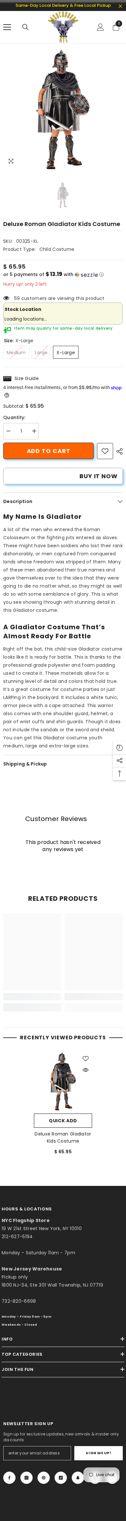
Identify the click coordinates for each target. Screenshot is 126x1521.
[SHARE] (118, 451)
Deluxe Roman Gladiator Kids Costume (63, 1137)
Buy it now (98, 476)
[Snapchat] (78, 1478)
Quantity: (14, 417)
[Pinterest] (43, 1478)
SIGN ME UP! (98, 1452)
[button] (63, 274)
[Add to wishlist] (85, 1059)
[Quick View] (85, 1070)
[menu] (7, 27)
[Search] (25, 27)
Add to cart (48, 451)
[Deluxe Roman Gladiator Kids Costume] (63, 1081)
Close (120, 6)
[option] (63, 109)
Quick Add (63, 1120)
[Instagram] (26, 1478)
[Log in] (100, 27)
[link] (105, 451)
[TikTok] (61, 1478)
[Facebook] (9, 1478)
